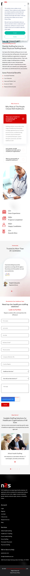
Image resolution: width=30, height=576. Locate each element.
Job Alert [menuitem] (3, 514)
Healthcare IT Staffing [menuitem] (6, 533)
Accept (15, 33)
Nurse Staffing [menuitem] (4, 539)
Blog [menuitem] (2, 522)
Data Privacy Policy (15, 572)
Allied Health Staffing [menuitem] (6, 530)
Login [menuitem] (2, 508)
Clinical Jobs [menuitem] (4, 516)
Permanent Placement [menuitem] (6, 542)
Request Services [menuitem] (5, 519)
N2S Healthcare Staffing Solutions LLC (16, 568)
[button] (11, 291)
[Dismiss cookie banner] (24, 5)
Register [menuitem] (3, 511)
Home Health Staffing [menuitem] (6, 536)
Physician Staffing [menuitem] (5, 544)
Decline (15, 36)
